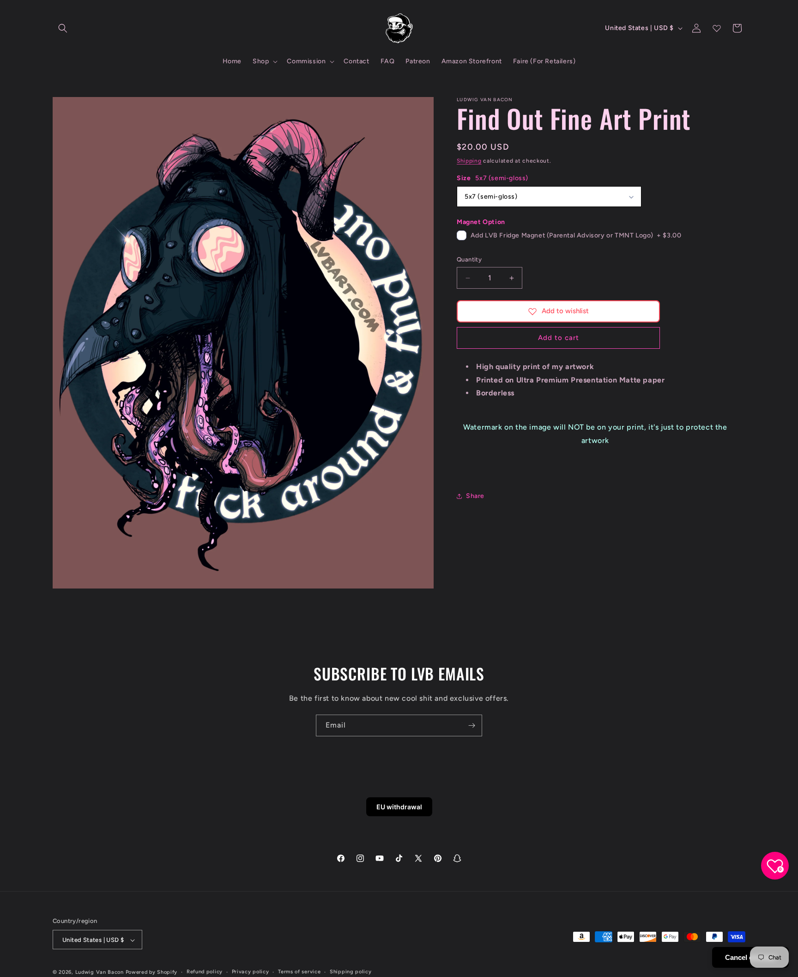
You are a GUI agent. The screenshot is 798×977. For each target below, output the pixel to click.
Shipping (469, 161)
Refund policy (205, 972)
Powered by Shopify (152, 973)
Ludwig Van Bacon (99, 973)
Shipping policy (351, 972)
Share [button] (475, 496)
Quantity (469, 259)
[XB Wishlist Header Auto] (717, 28)
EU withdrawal (399, 807)
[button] (63, 28)
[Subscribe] (471, 725)
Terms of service (299, 972)
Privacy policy (250, 972)
